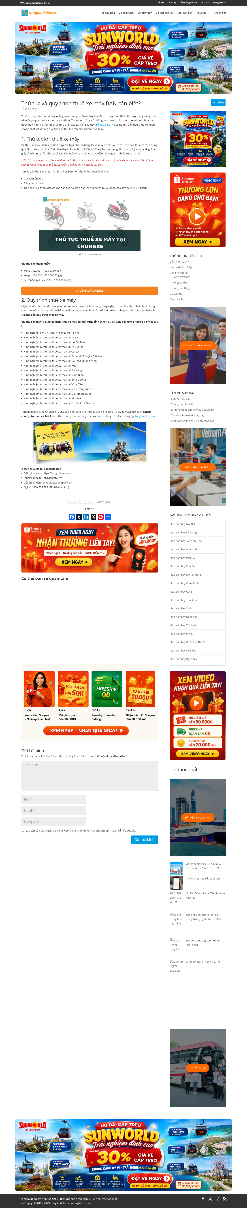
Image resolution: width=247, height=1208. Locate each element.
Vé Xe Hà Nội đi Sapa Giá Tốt (203, 962)
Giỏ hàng (171, 3)
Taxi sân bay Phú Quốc (184, 549)
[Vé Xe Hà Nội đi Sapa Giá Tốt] (176, 968)
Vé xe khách (126, 13)
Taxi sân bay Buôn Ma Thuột (188, 642)
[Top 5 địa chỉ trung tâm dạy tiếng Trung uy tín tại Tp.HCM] (176, 925)
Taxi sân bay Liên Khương (186, 574)
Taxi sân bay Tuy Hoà (183, 625)
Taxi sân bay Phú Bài (183, 558)
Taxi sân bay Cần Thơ (183, 650)
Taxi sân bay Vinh (181, 608)
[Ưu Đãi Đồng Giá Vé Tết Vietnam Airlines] (176, 902)
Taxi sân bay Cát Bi (182, 591)
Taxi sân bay (185, 13)
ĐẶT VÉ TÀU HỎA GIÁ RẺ (197, 345)
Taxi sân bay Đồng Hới (184, 617)
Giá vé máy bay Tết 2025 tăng (203, 878)
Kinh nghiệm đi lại (181, 267)
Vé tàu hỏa (108, 13)
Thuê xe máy (29, 109)
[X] (93, 517)
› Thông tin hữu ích (181, 404)
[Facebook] (71, 517)
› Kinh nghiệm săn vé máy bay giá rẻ (192, 409)
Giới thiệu (205, 3)
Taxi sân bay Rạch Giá (184, 659)
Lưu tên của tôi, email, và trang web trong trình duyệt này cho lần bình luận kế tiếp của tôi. (81, 830)
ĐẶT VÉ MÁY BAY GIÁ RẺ (198, 467)
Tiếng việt (218, 3)
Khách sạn (220, 13)
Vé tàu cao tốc (165, 13)
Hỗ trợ (160, 3)
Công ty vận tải (179, 272)
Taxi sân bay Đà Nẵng (184, 532)
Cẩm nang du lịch (188, 3)
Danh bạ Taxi (177, 299)
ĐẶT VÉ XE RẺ (198, 1068)
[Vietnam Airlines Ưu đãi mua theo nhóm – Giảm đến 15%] (176, 869)
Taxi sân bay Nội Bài (183, 524)
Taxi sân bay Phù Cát (183, 566)
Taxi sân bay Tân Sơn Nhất (187, 541)
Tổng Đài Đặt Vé (105, 124)
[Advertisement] (89, 623)
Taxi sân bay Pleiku (182, 633)
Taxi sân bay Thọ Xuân (184, 600)
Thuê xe (201, 13)
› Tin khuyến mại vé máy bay (187, 415)
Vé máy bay (145, 13)
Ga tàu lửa (176, 293)
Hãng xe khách (181, 282)
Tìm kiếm (218, 102)
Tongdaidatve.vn (145, 416)
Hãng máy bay (181, 277)
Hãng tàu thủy (181, 288)
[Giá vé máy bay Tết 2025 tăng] (176, 883)
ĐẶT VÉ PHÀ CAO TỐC (198, 817)
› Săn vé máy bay (180, 398)
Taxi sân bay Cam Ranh (185, 583)
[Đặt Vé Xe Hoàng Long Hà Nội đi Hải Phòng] (176, 949)
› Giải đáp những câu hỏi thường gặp (192, 421)
